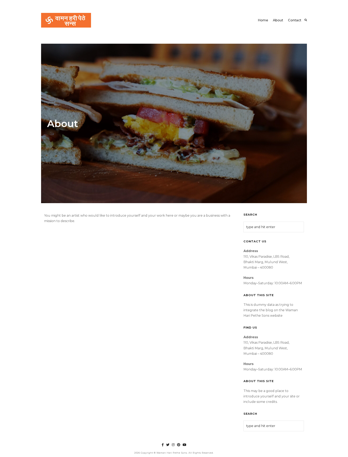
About (278, 20)
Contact (294, 20)
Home (263, 20)
